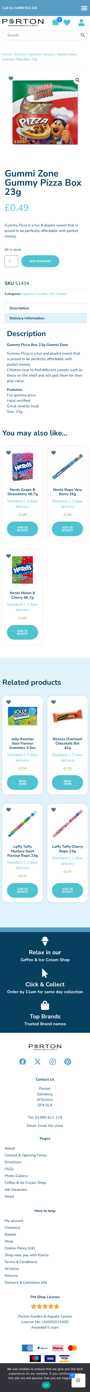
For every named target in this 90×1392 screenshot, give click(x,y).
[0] (55, 24)
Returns (11, 1275)
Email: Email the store (45, 1125)
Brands (19, 54)
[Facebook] (23, 1061)
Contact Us (45, 1079)
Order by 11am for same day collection (45, 992)
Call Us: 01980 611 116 (19, 8)
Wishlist (12, 1268)
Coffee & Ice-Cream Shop (45, 959)
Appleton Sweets (41, 54)
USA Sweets (58, 294)
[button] (77, 80)
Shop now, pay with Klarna (26, 1255)
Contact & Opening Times (26, 1155)
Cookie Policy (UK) (20, 1248)
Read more (23, 782)
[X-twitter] (38, 1061)
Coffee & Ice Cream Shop (25, 1182)
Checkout (12, 1227)
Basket (10, 1234)
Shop (9, 1241)
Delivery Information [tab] (26, 318)
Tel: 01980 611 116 (45, 1117)
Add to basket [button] (22, 529)
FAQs (9, 1169)
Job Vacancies (16, 1189)
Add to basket (40, 261)
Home (7, 54)
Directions (13, 1162)
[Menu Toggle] (84, 8)
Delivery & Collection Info (26, 1282)
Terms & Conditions (21, 1261)
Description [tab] (19, 308)
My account (14, 1220)
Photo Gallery (16, 1175)
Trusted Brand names (45, 1024)
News (9, 1196)
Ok (46, 1385)
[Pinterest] (68, 1061)
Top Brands (45, 1016)
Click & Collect (45, 984)
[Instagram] (53, 1061)
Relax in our (45, 952)
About (10, 1148)
